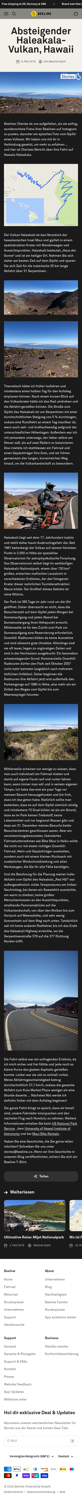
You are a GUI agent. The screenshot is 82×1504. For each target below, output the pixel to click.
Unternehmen (14, 1309)
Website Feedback (17, 1384)
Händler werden (56, 1346)
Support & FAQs (15, 1361)
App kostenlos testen (60, 1317)
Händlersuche (14, 1324)
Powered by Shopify (38, 1486)
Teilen (43, 1176)
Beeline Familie (56, 1302)
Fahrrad (10, 1287)
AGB (62, 1492)
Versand (10, 1346)
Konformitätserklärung (61, 1354)
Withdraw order (15, 1399)
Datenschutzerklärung (41, 1492)
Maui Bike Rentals (45, 1134)
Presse (9, 1376)
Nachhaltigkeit (56, 1294)
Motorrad (11, 1294)
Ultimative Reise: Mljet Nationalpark (34, 1237)
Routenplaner (14, 1302)
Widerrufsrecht (13, 1492)
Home (8, 1279)
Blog (48, 1287)
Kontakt (10, 1369)
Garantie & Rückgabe (19, 1354)
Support (10, 1317)
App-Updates (14, 1391)
